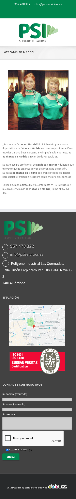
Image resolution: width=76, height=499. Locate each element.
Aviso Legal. (26, 449)
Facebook (26, 12)
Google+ (49, 12)
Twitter (33, 12)
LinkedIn (40, 11)
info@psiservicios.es (48, 4)
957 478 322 (22, 4)
